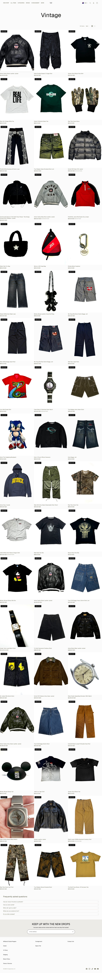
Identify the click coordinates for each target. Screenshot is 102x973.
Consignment (38, 941)
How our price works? (8, 905)
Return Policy (6, 959)
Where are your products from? (11, 911)
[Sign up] (72, 931)
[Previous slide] (2, 51)
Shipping (5, 954)
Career (5, 946)
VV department (10, 969)
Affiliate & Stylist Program (9, 941)
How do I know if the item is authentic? (13, 901)
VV (14, 969)
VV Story (5, 950)
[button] (87, 26)
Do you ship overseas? (9, 914)
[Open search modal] (90, 3)
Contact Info (71, 941)
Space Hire (38, 946)
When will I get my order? (9, 908)
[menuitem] (42, 3)
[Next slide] (31, 51)
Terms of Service (7, 963)
